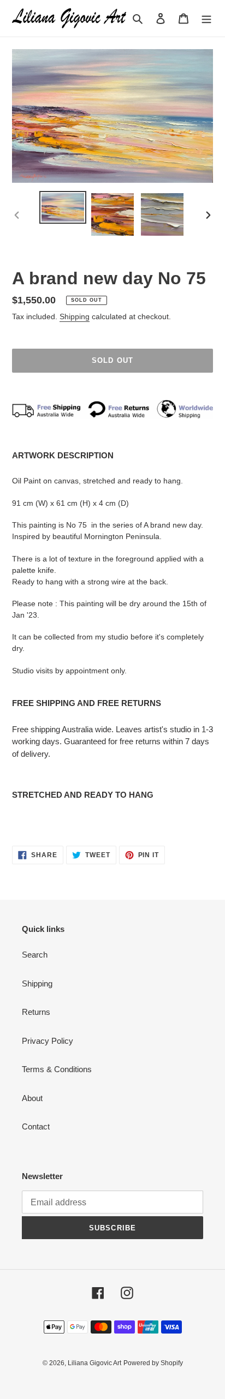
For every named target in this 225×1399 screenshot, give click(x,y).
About (32, 1098)
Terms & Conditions (57, 1069)
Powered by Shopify (153, 1363)
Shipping (75, 316)
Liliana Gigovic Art (94, 1363)
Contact (36, 1126)
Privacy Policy (47, 1040)
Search (35, 954)
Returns (36, 1012)
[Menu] (206, 18)
